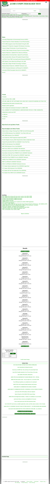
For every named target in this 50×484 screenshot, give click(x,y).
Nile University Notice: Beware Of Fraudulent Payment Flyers (15, 57)
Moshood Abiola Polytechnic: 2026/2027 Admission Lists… (15, 65)
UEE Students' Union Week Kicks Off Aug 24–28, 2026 (14, 61)
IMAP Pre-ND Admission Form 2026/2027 (11, 144)
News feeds (35, 16)
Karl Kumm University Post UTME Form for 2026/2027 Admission (16, 150)
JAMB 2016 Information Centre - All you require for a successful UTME (25, 379)
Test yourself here (11, 17)
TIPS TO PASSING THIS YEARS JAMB (11, 209)
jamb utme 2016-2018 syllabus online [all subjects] (25, 391)
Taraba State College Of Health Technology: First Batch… (14, 63)
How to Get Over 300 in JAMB (8, 99)
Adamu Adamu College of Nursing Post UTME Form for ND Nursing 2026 (18, 131)
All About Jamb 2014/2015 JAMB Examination (12, 198)
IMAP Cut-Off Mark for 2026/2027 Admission (11, 161)
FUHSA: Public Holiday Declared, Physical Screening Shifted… (16, 50)
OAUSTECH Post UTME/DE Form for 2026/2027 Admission (15, 157)
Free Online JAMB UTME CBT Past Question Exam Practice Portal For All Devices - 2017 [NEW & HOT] (24, 204)
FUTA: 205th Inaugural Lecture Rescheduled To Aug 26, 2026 (15, 43)
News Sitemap (32, 482)
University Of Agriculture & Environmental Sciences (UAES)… (15, 39)
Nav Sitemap (17, 482)
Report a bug (42, 481)
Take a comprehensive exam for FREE (25, 411)
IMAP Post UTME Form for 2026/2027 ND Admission (13, 148)
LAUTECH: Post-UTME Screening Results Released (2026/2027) (16, 59)
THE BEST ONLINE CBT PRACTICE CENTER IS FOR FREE (15, 207)
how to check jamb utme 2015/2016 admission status (25, 401)
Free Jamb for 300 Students (8, 202)
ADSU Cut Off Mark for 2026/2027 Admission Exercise (14, 163)
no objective (4, 114)
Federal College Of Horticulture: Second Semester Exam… (15, 48)
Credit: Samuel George (25, 359)
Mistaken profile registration (8, 105)
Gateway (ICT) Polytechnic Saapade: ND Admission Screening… (16, 46)
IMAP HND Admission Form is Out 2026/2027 (12, 146)
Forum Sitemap (25, 482)
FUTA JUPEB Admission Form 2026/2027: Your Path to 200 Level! (16, 133)
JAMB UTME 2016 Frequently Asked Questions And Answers (25, 384)
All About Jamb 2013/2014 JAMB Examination (12, 199)
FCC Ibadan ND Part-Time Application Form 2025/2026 (14, 170)
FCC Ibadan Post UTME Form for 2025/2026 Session (13, 172)
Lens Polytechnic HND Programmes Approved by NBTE (14, 137)
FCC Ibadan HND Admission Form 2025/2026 (12, 168)
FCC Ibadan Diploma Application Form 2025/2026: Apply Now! (15, 166)
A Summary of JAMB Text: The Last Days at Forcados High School (25, 369)
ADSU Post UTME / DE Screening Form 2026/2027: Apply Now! (16, 155)
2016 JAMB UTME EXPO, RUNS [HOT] (25, 374)
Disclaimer (36, 481)
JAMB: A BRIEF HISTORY (8, 200)
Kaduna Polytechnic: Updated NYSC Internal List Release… (15, 52)
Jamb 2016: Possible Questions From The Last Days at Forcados (25, 372)
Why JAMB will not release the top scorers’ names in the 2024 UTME (17, 196)
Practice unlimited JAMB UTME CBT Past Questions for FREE (15, 14)
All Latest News (19, 17)
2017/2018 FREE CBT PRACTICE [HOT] (25, 367)
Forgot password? (28, 16)
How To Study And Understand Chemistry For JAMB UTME (15, 107)
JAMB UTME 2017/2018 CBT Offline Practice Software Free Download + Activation (20, 205)
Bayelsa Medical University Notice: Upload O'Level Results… (15, 54)
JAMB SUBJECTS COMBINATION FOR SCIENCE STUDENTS (25, 386)
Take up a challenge (25, 346)
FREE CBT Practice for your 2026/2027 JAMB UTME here (26, 0)
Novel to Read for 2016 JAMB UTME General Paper (25, 394)
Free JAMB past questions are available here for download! (25, 382)
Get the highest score (25, 251)
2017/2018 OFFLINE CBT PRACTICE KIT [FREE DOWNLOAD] (25, 364)
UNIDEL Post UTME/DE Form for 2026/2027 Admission (14, 159)
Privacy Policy (29, 481)
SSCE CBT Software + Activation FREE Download (13, 206)
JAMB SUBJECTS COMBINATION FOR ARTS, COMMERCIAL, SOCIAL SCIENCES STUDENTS (25, 389)
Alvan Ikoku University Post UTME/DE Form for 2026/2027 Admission (17, 152)
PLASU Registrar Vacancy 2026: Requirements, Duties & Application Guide (18, 139)
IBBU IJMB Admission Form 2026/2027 (10, 135)
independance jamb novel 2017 (9, 112)
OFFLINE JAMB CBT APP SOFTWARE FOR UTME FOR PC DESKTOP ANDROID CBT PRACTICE (24, 101)
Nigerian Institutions (25, 213)
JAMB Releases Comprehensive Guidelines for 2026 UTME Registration (18, 201)
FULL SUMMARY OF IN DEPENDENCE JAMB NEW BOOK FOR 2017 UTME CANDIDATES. (22, 110)
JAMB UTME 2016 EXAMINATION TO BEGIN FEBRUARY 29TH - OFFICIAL (25, 377)
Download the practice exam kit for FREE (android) (25, 413)
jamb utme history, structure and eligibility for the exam (25, 399)
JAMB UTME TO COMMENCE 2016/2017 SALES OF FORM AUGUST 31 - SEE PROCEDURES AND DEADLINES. (25, 406)
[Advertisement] (25, 27)
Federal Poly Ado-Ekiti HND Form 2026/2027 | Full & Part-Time (15, 141)
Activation (4, 96)
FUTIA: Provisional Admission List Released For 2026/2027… (15, 68)
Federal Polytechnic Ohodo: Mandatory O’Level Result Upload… (16, 41)
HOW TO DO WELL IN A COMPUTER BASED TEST (13, 208)
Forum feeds (42, 16)
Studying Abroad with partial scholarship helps (12, 103)
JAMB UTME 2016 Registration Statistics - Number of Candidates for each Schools (25, 396)
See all (3, 72)
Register (22, 16)
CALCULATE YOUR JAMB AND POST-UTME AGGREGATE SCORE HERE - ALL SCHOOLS (25, 408)
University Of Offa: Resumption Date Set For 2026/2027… (14, 70)
